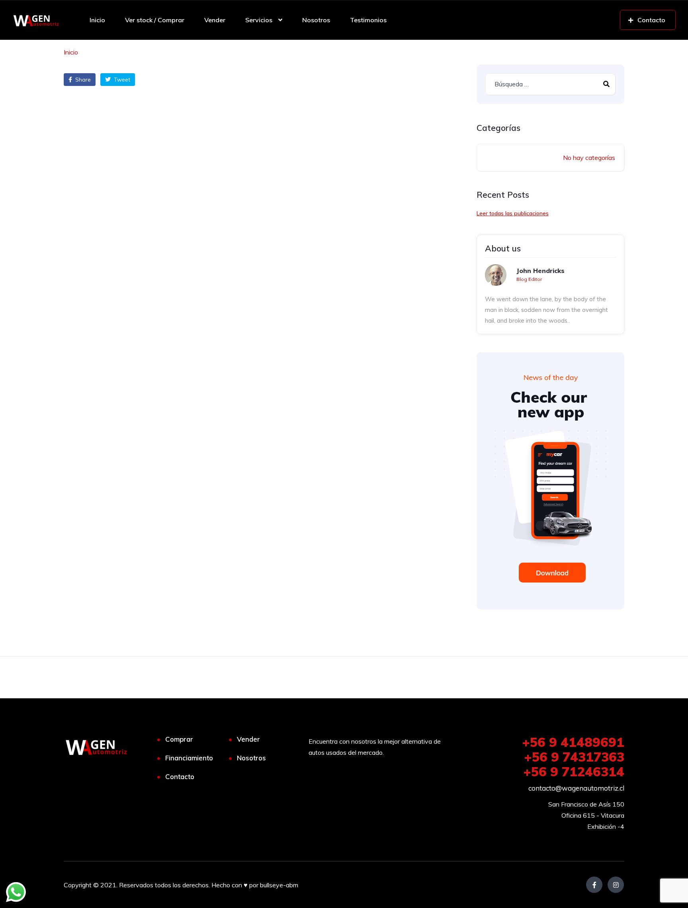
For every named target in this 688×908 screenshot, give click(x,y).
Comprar (179, 739)
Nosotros (316, 20)
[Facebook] (594, 885)
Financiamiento (189, 758)
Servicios (258, 20)
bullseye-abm (279, 885)
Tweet (121, 79)
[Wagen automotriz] (36, 20)
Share (82, 79)
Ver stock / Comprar (154, 20)
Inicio (97, 20)
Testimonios (368, 20)
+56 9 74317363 (574, 757)
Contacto (179, 776)
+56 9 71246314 (573, 771)
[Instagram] (616, 885)
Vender (214, 20)
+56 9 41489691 (573, 742)
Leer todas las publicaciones (513, 213)
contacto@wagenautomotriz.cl (576, 788)
